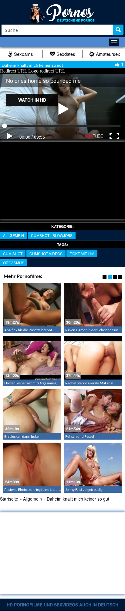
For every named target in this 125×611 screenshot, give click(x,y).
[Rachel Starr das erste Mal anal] (93, 358)
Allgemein (13, 235)
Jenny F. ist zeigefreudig (84, 489)
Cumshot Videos (45, 253)
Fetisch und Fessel (79, 436)
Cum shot (12, 253)
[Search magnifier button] (118, 30)
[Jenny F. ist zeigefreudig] (93, 464)
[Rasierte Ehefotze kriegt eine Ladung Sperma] (32, 464)
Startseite (9, 499)
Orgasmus (13, 262)
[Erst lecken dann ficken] (32, 411)
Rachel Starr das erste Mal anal (89, 383)
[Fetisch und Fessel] (93, 411)
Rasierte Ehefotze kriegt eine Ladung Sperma (39, 489)
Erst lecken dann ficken (22, 436)
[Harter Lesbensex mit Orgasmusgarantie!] (32, 358)
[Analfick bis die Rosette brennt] (32, 304)
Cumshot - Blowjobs (52, 235)
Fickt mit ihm (81, 253)
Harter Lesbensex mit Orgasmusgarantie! (36, 383)
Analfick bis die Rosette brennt (28, 330)
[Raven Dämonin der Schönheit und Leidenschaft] (93, 304)
